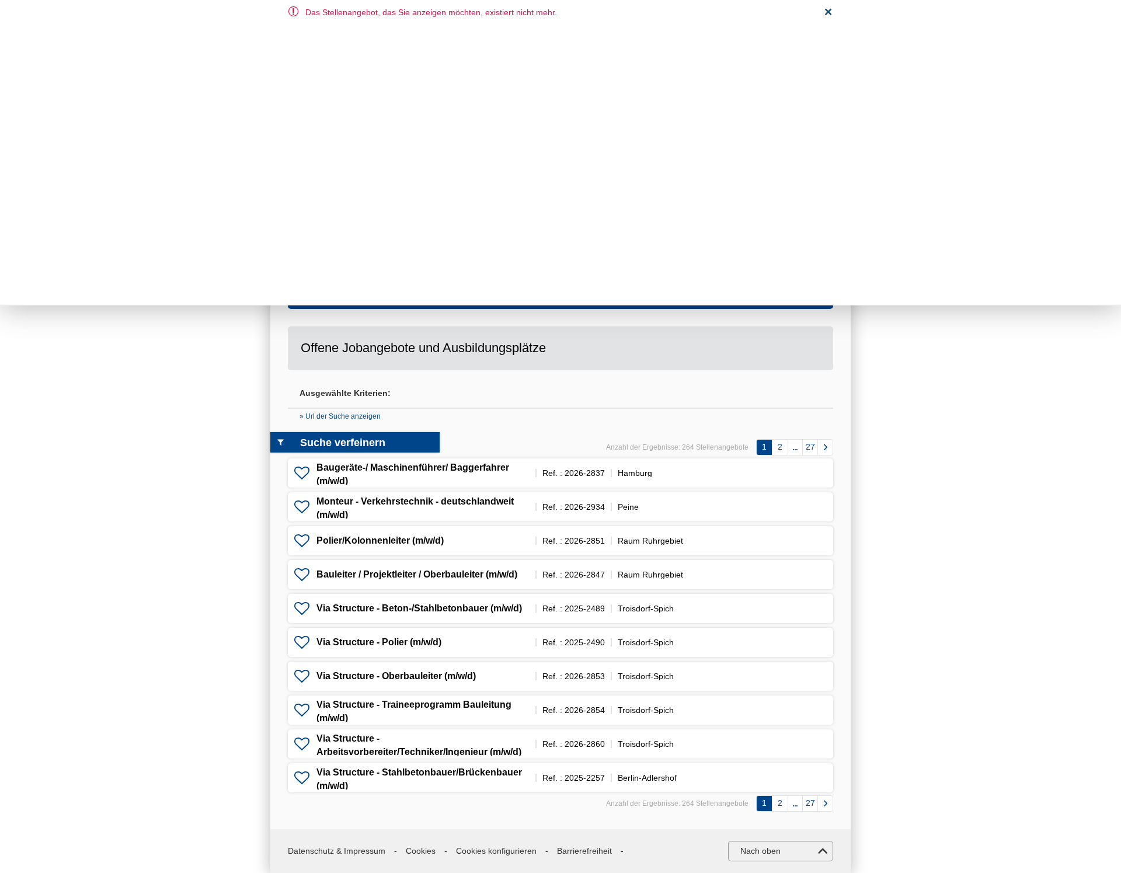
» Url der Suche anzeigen (340, 416)
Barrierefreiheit (584, 850)
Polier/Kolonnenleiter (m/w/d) (380, 540)
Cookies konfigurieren (496, 850)
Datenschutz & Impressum (336, 850)
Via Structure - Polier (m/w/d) (378, 642)
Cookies (421, 850)
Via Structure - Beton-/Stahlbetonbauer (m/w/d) (419, 608)
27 (810, 446)
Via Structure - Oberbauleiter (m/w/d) (396, 676)
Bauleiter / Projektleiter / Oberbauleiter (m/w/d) (416, 574)
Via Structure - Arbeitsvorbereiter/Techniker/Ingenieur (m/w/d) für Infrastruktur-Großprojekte (418, 751)
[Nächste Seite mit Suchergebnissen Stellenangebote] (825, 447)
